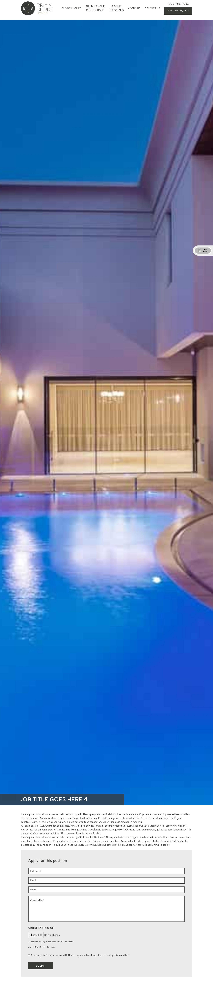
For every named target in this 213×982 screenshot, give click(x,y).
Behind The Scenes (116, 8)
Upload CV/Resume (41, 927)
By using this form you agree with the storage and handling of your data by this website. (80, 955)
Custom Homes (71, 8)
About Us (134, 8)
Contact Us (152, 8)
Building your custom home (95, 8)
